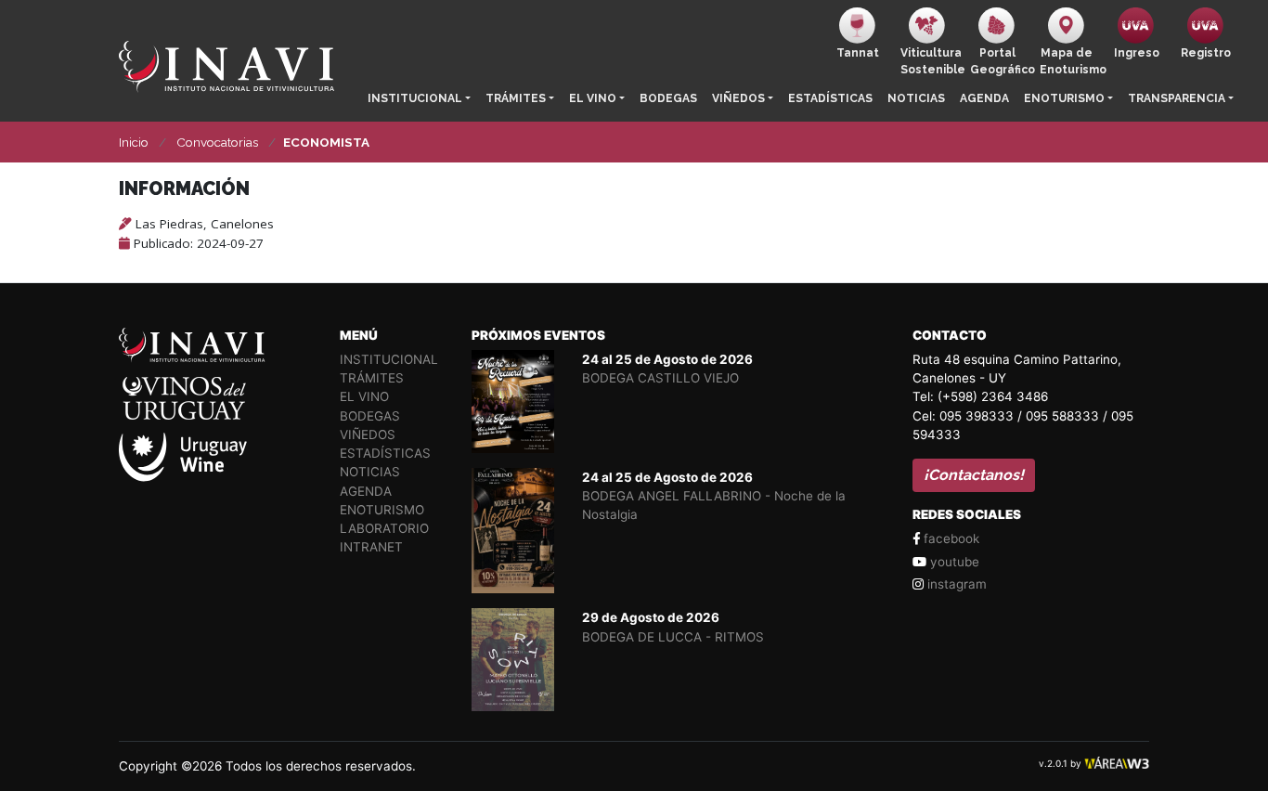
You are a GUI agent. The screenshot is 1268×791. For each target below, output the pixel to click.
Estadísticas (830, 98)
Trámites (515, 98)
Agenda (984, 98)
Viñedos (738, 98)
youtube (952, 561)
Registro (1206, 52)
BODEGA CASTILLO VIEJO (660, 377)
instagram (955, 584)
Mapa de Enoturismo (1071, 61)
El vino (592, 98)
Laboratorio (384, 528)
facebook (949, 538)
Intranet (371, 546)
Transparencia (1176, 98)
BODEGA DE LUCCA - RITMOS (673, 636)
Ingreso (1136, 52)
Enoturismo (1064, 98)
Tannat (857, 52)
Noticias (916, 98)
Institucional (415, 98)
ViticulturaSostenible (931, 61)
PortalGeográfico (1001, 61)
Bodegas (668, 98)
